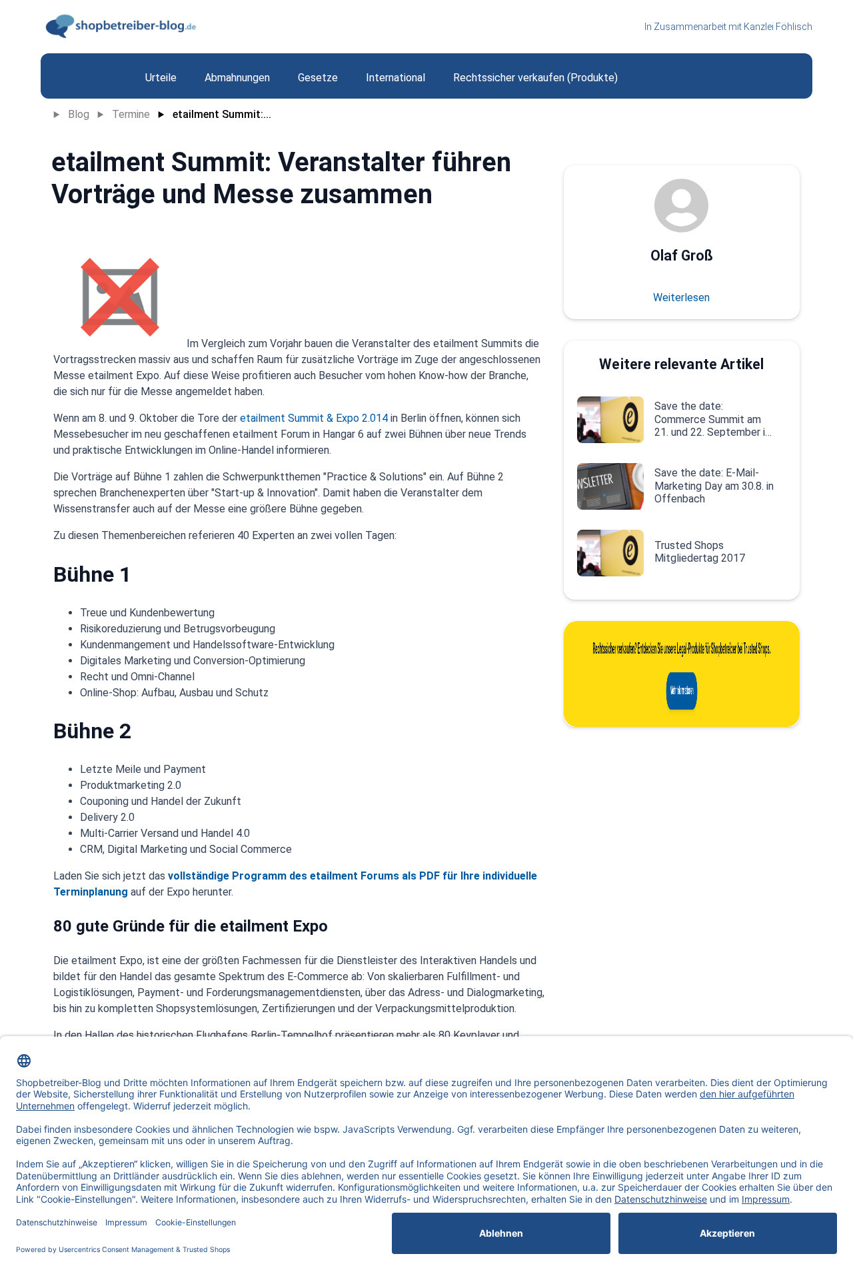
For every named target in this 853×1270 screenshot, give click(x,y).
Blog (78, 114)
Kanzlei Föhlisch (778, 26)
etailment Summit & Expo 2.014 (314, 418)
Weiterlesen (681, 297)
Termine (131, 114)
